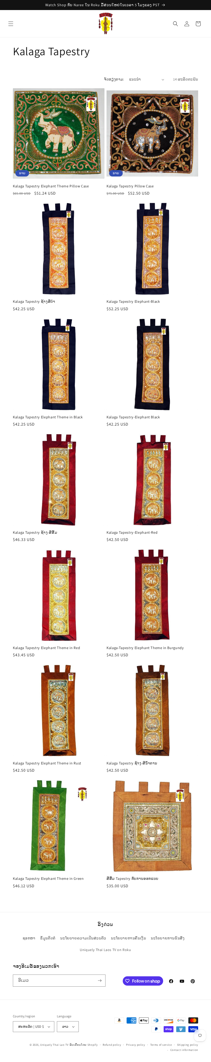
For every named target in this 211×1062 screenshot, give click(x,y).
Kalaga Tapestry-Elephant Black (133, 417)
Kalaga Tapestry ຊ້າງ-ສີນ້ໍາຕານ (132, 763)
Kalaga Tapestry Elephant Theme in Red (46, 647)
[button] (10, 23)
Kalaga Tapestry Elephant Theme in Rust (47, 763)
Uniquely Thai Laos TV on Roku (105, 949)
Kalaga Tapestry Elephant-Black (133, 301)
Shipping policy (187, 1045)
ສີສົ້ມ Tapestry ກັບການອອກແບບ (133, 878)
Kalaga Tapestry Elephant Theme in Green (48, 878)
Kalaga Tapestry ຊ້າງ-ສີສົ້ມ (35, 532)
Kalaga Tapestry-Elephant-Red (132, 532)
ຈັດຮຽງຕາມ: (114, 79)
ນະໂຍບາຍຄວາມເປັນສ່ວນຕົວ (83, 938)
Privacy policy (135, 1045)
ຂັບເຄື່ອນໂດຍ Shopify (83, 1045)
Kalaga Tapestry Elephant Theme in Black (48, 417)
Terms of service (161, 1045)
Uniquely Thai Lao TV (54, 1045)
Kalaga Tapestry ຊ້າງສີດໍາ (34, 301)
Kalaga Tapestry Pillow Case (130, 186)
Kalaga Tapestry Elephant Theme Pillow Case (51, 186)
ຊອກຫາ (29, 938)
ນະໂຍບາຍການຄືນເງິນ (128, 938)
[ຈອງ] (99, 981)
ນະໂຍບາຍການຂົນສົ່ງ (167, 938)
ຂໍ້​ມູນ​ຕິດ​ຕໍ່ (48, 938)
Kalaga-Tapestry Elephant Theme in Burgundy (145, 647)
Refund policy (112, 1045)
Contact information (184, 1050)
